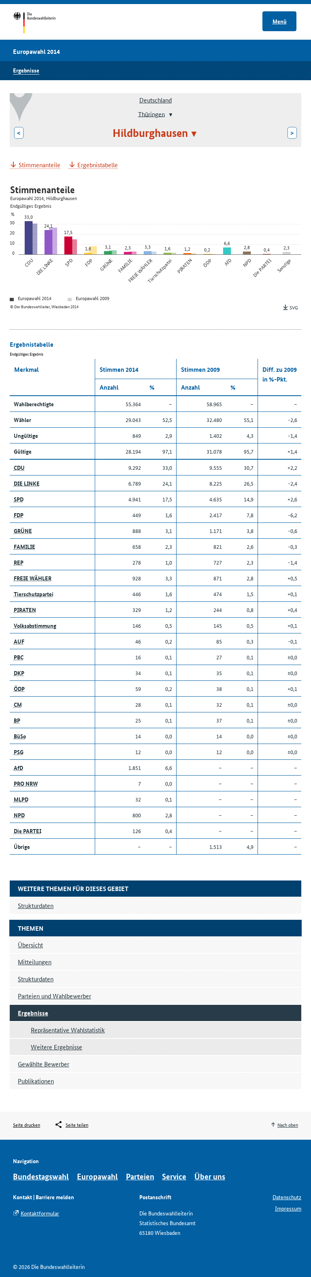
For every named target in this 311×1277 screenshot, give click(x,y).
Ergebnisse (26, 70)
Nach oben (287, 1124)
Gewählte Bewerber (43, 1064)
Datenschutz (287, 1197)
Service (174, 1176)
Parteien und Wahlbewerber (54, 995)
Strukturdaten (35, 978)
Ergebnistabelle (97, 165)
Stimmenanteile (39, 165)
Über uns (209, 1176)
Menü (280, 21)
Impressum (288, 1208)
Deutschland (155, 100)
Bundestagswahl (41, 1176)
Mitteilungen (34, 961)
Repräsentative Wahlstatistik (68, 1029)
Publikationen (36, 1081)
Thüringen (151, 113)
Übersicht (30, 944)
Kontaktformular (40, 1213)
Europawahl (97, 1176)
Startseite (42, 23)
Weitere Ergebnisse (56, 1046)
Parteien (140, 1176)
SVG (294, 307)
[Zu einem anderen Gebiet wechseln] (169, 114)
